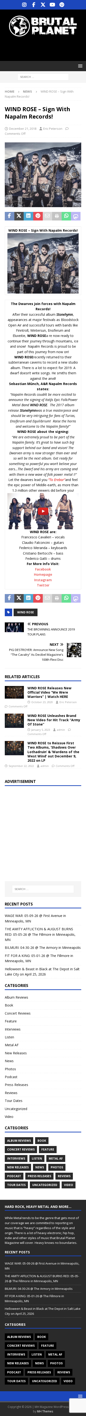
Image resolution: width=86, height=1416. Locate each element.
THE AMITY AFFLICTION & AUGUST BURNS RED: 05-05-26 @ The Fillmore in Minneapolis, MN (40, 934)
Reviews (11, 1093)
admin (61, 729)
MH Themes (45, 1411)
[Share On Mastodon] (76, 216)
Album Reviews (16, 997)
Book (9, 1005)
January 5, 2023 (40, 729)
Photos (10, 1069)
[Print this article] (57, 216)
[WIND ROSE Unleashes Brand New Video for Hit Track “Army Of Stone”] (14, 721)
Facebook (43, 569)
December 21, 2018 (22, 128)
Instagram (43, 580)
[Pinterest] (62, 5)
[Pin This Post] (38, 216)
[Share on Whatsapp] (66, 216)
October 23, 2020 (42, 702)
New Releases (16, 1053)
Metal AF (12, 1045)
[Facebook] (34, 5)
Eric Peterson (52, 128)
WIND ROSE (25, 612)
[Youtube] (52, 5)
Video (9, 1116)
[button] (79, 66)
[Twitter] (43, 5)
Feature (11, 1021)
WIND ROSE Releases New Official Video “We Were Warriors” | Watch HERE (49, 692)
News (9, 1061)
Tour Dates (13, 1100)
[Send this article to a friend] (47, 216)
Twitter (43, 585)
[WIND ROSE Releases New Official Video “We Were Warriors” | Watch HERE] (14, 692)
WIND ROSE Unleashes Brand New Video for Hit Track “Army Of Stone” (53, 719)
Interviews (13, 1029)
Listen (9, 1037)
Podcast (11, 1077)
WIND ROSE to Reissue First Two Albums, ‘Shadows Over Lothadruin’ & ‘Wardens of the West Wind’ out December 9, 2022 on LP (53, 752)
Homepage (43, 574)
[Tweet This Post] (19, 216)
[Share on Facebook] (9, 216)
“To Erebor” (56, 479)
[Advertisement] (45, 49)
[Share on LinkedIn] (28, 216)
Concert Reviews (18, 1013)
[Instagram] (24, 5)
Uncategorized (16, 1108)
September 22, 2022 (21, 766)
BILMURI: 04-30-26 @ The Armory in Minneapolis (43, 947)
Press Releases (16, 1084)
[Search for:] (43, 77)
